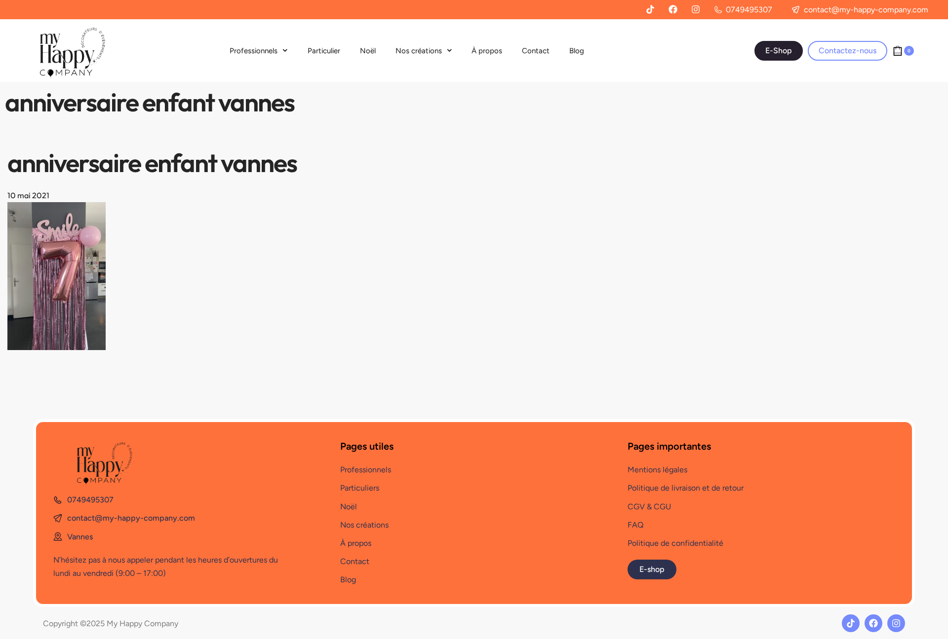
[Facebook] (673, 9)
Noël (368, 50)
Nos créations (418, 50)
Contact (536, 50)
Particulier (324, 50)
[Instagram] (696, 9)
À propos (487, 50)
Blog (576, 50)
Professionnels (253, 50)
